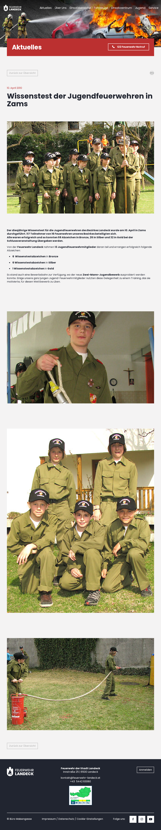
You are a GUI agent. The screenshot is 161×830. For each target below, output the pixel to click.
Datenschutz (66, 819)
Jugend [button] (140, 8)
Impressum (49, 819)
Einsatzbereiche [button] (80, 8)
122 (131, 47)
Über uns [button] (61, 8)
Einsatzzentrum (121, 8)
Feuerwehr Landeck (16, 8)
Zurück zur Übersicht (22, 73)
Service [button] (153, 8)
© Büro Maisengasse (19, 819)
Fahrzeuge (101, 8)
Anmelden (145, 770)
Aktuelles (46, 8)
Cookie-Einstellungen (90, 819)
